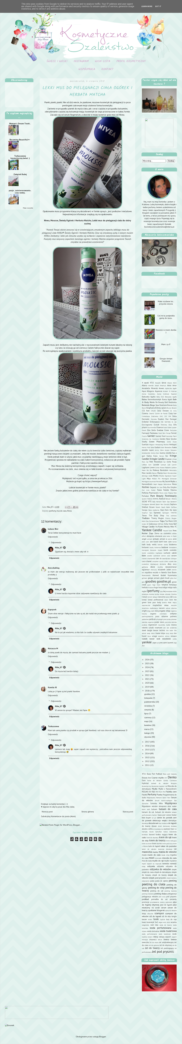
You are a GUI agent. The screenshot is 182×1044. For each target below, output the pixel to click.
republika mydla (164, 625)
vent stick (166, 922)
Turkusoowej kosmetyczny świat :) (20, 157)
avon (175, 539)
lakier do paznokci (169, 846)
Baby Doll (160, 397)
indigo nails (172, 587)
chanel (144, 559)
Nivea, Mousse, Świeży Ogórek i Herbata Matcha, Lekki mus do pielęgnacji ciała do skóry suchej (87, 222)
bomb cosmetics (148, 553)
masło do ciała (154, 855)
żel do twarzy (152, 948)
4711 (152, 383)
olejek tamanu (172, 878)
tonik (156, 919)
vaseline (161, 636)
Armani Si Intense (170, 391)
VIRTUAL (161, 524)
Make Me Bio (147, 470)
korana (151, 594)
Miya (149, 478)
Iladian (157, 447)
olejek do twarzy (159, 875)
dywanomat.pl (171, 567)
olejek (174, 869)
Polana (170, 493)
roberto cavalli (148, 627)
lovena (164, 603)
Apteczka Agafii (171, 388)
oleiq (157, 611)
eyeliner (167, 829)
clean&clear (166, 559)
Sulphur (145, 513)
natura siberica (171, 608)
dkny (169, 564)
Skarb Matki (165, 507)
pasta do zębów (161, 881)
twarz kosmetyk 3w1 (150, 922)
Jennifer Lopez (148, 450)
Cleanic (151, 414)
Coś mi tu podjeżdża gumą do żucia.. (166, 316)
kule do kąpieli (154, 846)
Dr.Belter (145, 422)
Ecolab (156, 425)
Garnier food (161, 436)
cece (168, 556)
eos (143, 573)
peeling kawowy (171, 891)
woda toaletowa (168, 931)
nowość (173, 863)
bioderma (173, 544)
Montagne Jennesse (169, 479)
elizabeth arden (164, 569)
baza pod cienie (164, 815)
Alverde (151, 386)
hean (158, 585)
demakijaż (172, 820)
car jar (154, 818)
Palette (166, 490)
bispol (160, 550)
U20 (175, 521)
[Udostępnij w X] (71, 507)
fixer (172, 829)
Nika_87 (58, 547)
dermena (163, 564)
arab (148, 809)
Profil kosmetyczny (131, 61)
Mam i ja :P (165, 344)
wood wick (154, 638)
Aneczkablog (53, 568)
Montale (159, 482)
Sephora (173, 504)
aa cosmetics (165, 533)
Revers (174, 499)
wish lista (154, 925)
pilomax (174, 619)
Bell (166, 402)
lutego (147, 733)
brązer (148, 817)
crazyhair (155, 561)
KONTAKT (107, 69)
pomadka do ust (159, 899)
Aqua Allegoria (148, 391)
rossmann (158, 627)
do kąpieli (172, 823)
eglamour (146, 569)
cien (157, 558)
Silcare (152, 507)
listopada (148, 698)
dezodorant (153, 823)
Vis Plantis (159, 526)
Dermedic (145, 419)
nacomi (162, 608)
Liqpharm (145, 467)
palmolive (145, 619)
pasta (152, 881)
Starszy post (128, 811)
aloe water (172, 806)
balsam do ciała (168, 809)
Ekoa (170, 425)
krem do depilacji (152, 838)
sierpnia (148, 709)
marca (147, 729)
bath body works (149, 544)
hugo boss (158, 587)
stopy (144, 913)
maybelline (157, 605)
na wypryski (157, 864)
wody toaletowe (165, 934)
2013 (147, 757)
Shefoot (145, 507)
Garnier (151, 435)
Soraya (144, 510)
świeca (166, 939)
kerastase (169, 591)
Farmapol (145, 433)
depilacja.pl (154, 564)
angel (144, 539)
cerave (174, 555)
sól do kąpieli (155, 916)
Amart (157, 386)
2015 (147, 749)
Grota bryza (172, 442)
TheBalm (146, 518)
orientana (163, 614)
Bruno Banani (172, 408)
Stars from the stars (168, 510)
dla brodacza (163, 823)
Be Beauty (160, 402)
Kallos (149, 456)
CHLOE (153, 411)
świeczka (145, 942)
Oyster (153, 490)
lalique (155, 597)
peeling (173, 880)
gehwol (144, 578)
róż (153, 907)
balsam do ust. (148, 812)
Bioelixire (163, 405)
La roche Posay (170, 462)
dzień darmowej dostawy (167, 826)
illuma (151, 832)
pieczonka (167, 619)
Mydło (154, 789)
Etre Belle (151, 430)
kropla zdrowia (165, 594)
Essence (160, 427)
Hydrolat (145, 783)
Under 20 (145, 524)
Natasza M (53, 648)
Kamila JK (52, 687)
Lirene (152, 467)
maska (155, 852)
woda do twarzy (166, 925)
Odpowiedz (53, 536)
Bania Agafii (167, 399)
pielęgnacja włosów (150, 896)
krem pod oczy (167, 844)
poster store (159, 622)
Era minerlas (152, 427)
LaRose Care (146, 465)
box (143, 817)
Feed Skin (162, 433)
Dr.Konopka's (155, 422)
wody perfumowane (149, 934)
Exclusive (173, 430)
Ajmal (164, 383)
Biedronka (173, 402)
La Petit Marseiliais (154, 462)
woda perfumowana (160, 927)
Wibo (172, 526)
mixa (166, 605)
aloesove (158, 536)
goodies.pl (164, 581)
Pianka (159, 794)
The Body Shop (156, 515)
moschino (145, 608)
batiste (160, 545)
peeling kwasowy (148, 894)
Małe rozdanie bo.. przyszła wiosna (166, 302)
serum (163, 907)
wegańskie (145, 925)
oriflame (173, 614)
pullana (144, 625)
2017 (147, 741)
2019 (147, 687)
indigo (164, 587)
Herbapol (173, 444)
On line (159, 487)
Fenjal (168, 433)
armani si (163, 539)
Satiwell (152, 504)
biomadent (173, 547)
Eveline (160, 430)
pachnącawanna (147, 616)
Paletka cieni (171, 791)
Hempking (159, 445)
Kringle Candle (157, 458)
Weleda (167, 526)
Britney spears (160, 408)
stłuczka (150, 914)
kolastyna (145, 594)
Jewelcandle (146, 453)
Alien (175, 383)
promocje (145, 902)
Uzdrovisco (153, 524)
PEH (157, 792)
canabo (149, 556)
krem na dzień (147, 844)
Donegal (173, 419)
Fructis (144, 436)
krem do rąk (165, 837)
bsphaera (159, 553)
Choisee (166, 411)
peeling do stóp (156, 887)
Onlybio (173, 487)
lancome (161, 597)
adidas (174, 533)
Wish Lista (102, 61)
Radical (162, 499)
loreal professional (155, 600)
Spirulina (145, 804)
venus (167, 636)
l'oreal (144, 597)
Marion (154, 473)
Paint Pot (162, 792)
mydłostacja (154, 608)
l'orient (149, 597)
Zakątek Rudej (20, 174)
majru (175, 603)
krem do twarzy (157, 840)
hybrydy (144, 832)
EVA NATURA (165, 422)
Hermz (144, 447)
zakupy (162, 937)
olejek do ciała (148, 872)
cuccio (161, 561)
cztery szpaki (168, 561)
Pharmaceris (154, 493)
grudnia (147, 694)
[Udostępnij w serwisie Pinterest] (77, 507)
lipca (146, 713)
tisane (158, 633)
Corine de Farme (161, 414)
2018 (147, 690)
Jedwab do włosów (159, 783)
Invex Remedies (166, 447)
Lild (166, 786)
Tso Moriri (169, 521)
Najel (155, 484)
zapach (168, 937)
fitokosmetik (146, 575)
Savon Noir (159, 504)
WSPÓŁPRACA (86, 69)
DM (169, 416)
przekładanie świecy (157, 902)
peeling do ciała (153, 884)
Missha (155, 476)
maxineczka (146, 605)
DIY (166, 416)
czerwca (148, 717)
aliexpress (150, 536)
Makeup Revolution (160, 470)
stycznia (148, 737)
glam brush (165, 578)
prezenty (173, 899)
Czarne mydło (158, 777)
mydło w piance (170, 861)
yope (154, 642)
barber (154, 815)
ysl (158, 643)
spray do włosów (171, 910)
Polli (175, 493)
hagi (153, 585)
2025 (147, 663)
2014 (147, 753)
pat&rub (152, 619)
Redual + (168, 499)
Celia (159, 411)
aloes (143, 809)
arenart (149, 539)
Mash (165, 473)
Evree (167, 430)
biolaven (145, 547)
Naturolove (167, 484)
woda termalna (153, 931)
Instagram (81, 61)
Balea (144, 399)
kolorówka (173, 832)
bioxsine (153, 550)
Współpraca (171, 803)
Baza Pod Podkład (154, 774)
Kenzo (161, 456)
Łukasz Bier (53, 529)
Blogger (102, 1036)
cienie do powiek (164, 817)
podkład (145, 899)
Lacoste (156, 464)
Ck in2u (173, 411)
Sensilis (166, 504)
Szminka (153, 803)
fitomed (156, 575)
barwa (174, 542)
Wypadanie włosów (150, 806)
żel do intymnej (165, 945)
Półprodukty (151, 798)
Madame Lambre (171, 468)
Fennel (174, 433)
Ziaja (151, 533)
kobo (175, 591)
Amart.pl (163, 386)
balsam (154, 809)
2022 (147, 675)
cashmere (156, 556)
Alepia (169, 383)
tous (149, 636)
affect (144, 536)
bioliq (152, 547)
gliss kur (173, 578)
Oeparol (153, 487)
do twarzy (146, 826)
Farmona (154, 433)
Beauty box (146, 778)
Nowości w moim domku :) (166, 331)
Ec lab (174, 422)
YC (176, 526)
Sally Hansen (157, 502)
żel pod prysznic (163, 951)
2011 (147, 765)
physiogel (159, 619)
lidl (171, 597)
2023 (147, 671)
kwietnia (148, 725)
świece (174, 939)
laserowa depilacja (165, 849)
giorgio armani (154, 578)
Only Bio (166, 487)
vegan (161, 922)
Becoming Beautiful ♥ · (20, 139)
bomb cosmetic (170, 550)
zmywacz (153, 939)
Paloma (174, 490)
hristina (151, 588)
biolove (165, 547)
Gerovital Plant (171, 436)
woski (174, 934)
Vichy (166, 524)
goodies (150, 581)
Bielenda (145, 405)
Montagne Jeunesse (149, 482)
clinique (174, 559)
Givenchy (145, 439)
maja (146, 721)
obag (148, 611)
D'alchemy (154, 416)
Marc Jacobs (146, 473)
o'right (144, 611)
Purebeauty (171, 495)
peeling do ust (156, 891)
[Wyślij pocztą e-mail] (66, 507)
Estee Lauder (172, 427)
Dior (167, 419)
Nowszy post (47, 811)
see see (166, 628)
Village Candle (148, 526)
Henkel (166, 445)
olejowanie (145, 881)
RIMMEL (156, 499)
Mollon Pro (156, 479)
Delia (174, 416)
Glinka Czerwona (170, 781)
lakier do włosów (149, 849)
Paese (159, 490)
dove (152, 567)
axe (151, 541)
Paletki (144, 795)
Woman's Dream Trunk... (20, 123)
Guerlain (145, 444)
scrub (157, 907)
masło (144, 855)
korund (152, 834)
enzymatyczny (158, 829)
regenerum (152, 625)
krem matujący (171, 841)
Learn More (146, 6)
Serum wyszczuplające (163, 801)
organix (153, 614)
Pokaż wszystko (28, 208)
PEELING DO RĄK (148, 792)
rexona (174, 625)
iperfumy (52, 511)
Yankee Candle (152, 530)
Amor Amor (172, 385)
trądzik (162, 919)
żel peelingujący (167, 948)
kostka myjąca (161, 834)
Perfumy (152, 794)
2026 (147, 659)
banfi (161, 541)
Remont (159, 798)
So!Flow (174, 507)
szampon (159, 913)
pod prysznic (171, 896)
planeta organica (148, 622)
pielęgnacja (172, 894)
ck (160, 558)
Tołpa (162, 521)
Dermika (154, 419)
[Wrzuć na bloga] (69, 507)
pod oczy (162, 897)
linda (175, 597)
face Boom (172, 572)
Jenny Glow (159, 450)
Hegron (152, 445)
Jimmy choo (155, 453)
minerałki (158, 858)
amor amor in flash (170, 536)
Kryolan (168, 459)
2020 (147, 683)
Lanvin (174, 465)
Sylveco (157, 512)
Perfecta (145, 493)
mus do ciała (62, 511)
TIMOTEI (174, 513)
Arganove (158, 391)
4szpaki (158, 383)
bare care (167, 541)
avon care (145, 542)
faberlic (164, 572)
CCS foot (145, 411)
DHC (161, 416)
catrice (163, 556)
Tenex (144, 515)
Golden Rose (165, 439)
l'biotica (174, 594)
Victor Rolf (173, 524)
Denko (172, 777)
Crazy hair (172, 413)
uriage (154, 636)
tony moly (169, 633)
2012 (147, 761)
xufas (175, 639)
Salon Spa (166, 502)
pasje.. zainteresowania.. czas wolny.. (20, 191)
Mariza (160, 473)
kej (164, 591)
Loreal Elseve (159, 468)
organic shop (164, 611)
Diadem (161, 419)
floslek (163, 575)
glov (143, 582)
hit (176, 829)
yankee (147, 642)
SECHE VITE (147, 501)
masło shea (165, 855)
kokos (166, 832)
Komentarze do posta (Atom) (63, 816)
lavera (167, 597)
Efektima (164, 425)
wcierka (174, 922)
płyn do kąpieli (166, 905)
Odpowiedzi (56, 542)
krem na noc (157, 843)
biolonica (157, 547)
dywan (154, 826)
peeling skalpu (160, 893)
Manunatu (173, 470)
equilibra (148, 572)
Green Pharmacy (157, 441)
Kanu (155, 456)
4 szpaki (145, 383)
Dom (144, 780)
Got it (158, 6)
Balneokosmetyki (154, 399)
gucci (149, 585)
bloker (174, 815)
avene (170, 539)
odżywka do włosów (160, 869)
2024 (147, 667)
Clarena (145, 413)
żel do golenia (154, 945)
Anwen (161, 388)
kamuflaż (158, 832)
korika (157, 594)
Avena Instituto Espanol (167, 394)
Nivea (69, 511)
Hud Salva (150, 447)
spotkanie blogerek (156, 910)
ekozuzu (154, 570)
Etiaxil (144, 430)
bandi (156, 541)
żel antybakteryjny (166, 942)
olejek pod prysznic (157, 878)
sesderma (173, 628)
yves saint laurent (166, 642)
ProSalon (145, 496)
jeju (161, 591)
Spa (175, 801)
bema (166, 545)
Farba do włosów (154, 781)
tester (150, 919)
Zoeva (156, 533)
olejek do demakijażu (162, 872)
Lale (168, 465)
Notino (145, 487)
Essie (165, 427)
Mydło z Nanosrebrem (168, 789)
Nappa (160, 484)
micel (151, 857)
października (150, 702)
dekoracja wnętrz (159, 820)
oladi (152, 611)
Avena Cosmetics (148, 394)
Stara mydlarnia (153, 510)
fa (159, 573)
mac (169, 602)
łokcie (160, 940)
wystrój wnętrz (147, 937)
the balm (169, 630)
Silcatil (158, 507)
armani (156, 539)
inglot (144, 591)
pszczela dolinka (171, 622)
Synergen (165, 513)
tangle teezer (152, 630)
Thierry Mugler (157, 518)
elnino (174, 570)
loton (166, 600)
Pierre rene (163, 493)
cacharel (167, 553)
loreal (144, 600)
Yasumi (165, 531)
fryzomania (172, 575)
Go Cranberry (154, 439)
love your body (154, 602)
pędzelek (169, 902)
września (148, 706)
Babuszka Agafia (148, 397)
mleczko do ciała (169, 858)
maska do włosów (168, 851)
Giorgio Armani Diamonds (166, 359)
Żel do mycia (153, 942)
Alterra (144, 385)
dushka (160, 567)
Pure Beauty (157, 495)
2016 (147, 745)
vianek (144, 638)
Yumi (170, 531)
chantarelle (151, 559)
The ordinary (171, 516)
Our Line (145, 490)
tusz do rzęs (171, 919)
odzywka (151, 866)
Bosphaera (150, 408)
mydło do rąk (158, 860)
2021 (147, 679)
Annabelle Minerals (150, 388)
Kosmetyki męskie (158, 786)
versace (174, 636)
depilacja (145, 823)
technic (162, 630)
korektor (145, 835)
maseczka (147, 851)
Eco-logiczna (147, 425)
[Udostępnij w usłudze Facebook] (74, 507)
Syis (150, 513)
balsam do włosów (163, 812)
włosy (155, 936)
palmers (173, 616)
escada (155, 572)
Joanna (162, 453)
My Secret (166, 481)
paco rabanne (161, 616)
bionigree (145, 550)
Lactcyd (163, 465)
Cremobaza (146, 416)
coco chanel (147, 561)
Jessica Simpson (171, 450)
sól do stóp (166, 916)
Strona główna (87, 811)
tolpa (163, 633)
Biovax (170, 405)
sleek (144, 630)
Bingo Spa (154, 405)
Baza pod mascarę (170, 774)
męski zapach (147, 864)
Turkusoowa (53, 726)
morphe (174, 605)
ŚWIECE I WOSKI (56, 61)
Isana (174, 447)
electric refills (147, 829)
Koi (167, 456)
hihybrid (165, 585)
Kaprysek (52, 609)
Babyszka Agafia (171, 397)
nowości (165, 863)
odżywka (160, 866)
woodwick (166, 638)
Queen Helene (147, 499)
